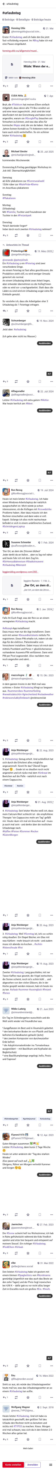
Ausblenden (45, 343)
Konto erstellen (13, 1464)
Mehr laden (28, 1448)
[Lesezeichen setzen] (40, 86)
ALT (49, 374)
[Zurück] (3, 4)
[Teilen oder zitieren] (16, 86)
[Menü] (51, 1465)
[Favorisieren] (28, 86)
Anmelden (32, 1464)
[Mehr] (52, 86)
